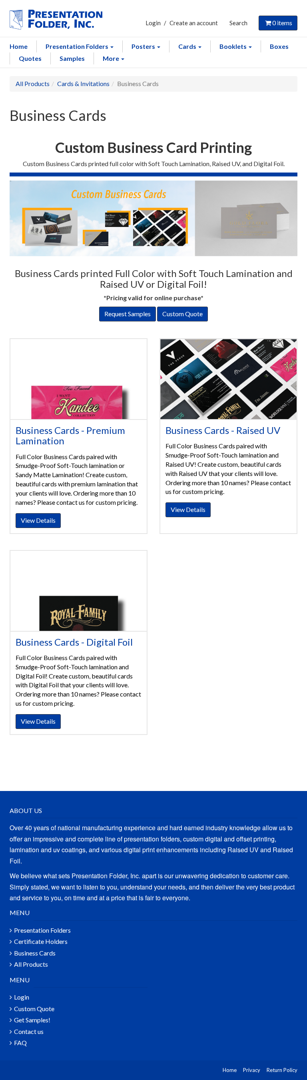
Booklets (233, 46)
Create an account (193, 22)
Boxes (279, 46)
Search (238, 22)
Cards (187, 46)
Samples (72, 58)
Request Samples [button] (127, 313)
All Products (33, 83)
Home (19, 46)
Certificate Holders (41, 941)
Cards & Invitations (83, 83)
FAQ (20, 1042)
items (282, 22)
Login (153, 22)
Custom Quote (34, 1008)
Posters (144, 46)
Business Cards (35, 953)
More (111, 58)
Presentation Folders (78, 46)
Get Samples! (32, 1020)
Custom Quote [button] (182, 313)
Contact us (29, 1031)
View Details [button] (38, 520)
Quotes (30, 58)
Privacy (251, 1070)
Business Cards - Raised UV (222, 430)
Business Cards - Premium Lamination (70, 435)
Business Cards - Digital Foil (74, 642)
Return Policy (282, 1070)
